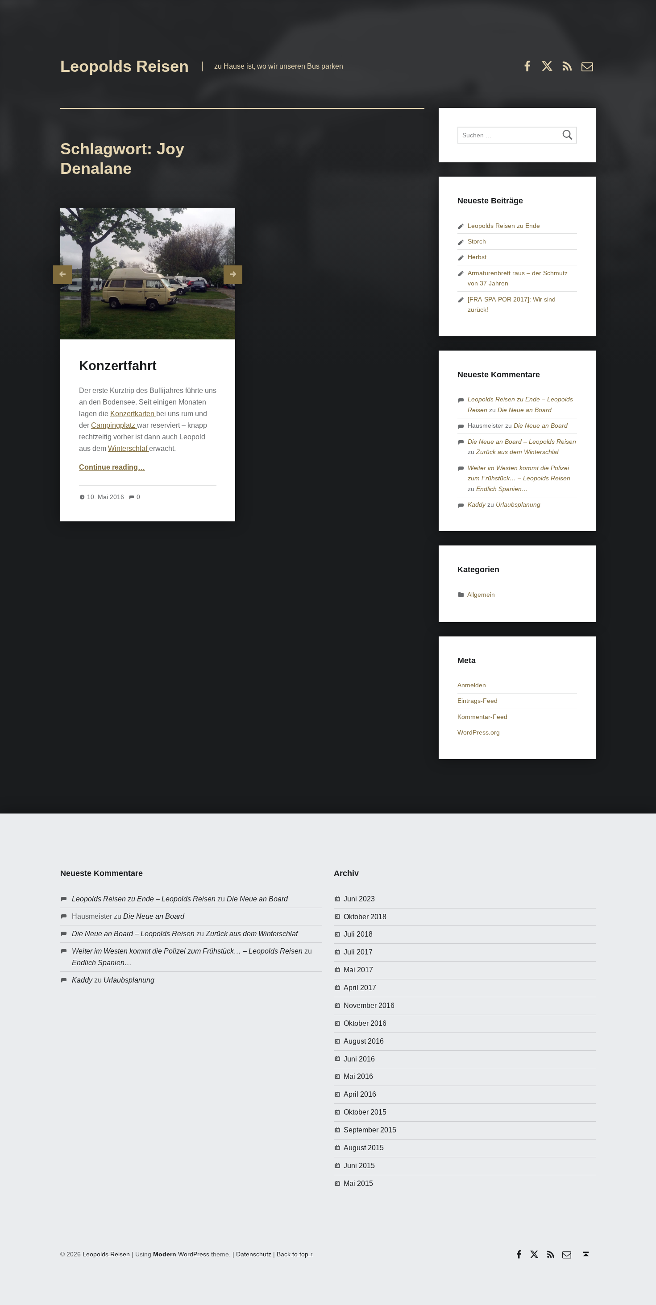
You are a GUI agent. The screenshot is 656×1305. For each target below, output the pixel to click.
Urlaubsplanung (518, 504)
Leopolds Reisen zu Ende (504, 225)
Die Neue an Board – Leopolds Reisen (522, 441)
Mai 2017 (358, 970)
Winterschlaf (128, 448)
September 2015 (370, 1130)
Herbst (477, 256)
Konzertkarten (133, 413)
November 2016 (369, 1005)
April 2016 (360, 1094)
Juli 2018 (358, 934)
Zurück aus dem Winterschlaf (517, 451)
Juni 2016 (359, 1059)
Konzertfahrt (118, 366)
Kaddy (477, 504)
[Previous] (62, 274)
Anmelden (471, 685)
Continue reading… (112, 467)
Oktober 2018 (365, 917)
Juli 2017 (358, 952)
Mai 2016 (358, 1076)
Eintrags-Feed (477, 700)
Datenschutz (253, 1254)
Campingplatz (114, 425)
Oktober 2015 (365, 1112)
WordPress (193, 1254)
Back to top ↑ (295, 1254)
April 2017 (360, 987)
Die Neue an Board (525, 409)
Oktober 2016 (365, 1023)
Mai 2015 (358, 1183)
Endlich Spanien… (502, 488)
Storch (477, 241)
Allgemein (481, 594)
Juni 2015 (359, 1165)
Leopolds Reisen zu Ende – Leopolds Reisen (144, 899)
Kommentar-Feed (482, 716)
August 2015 (364, 1148)
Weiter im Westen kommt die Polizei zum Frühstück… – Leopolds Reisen (187, 951)
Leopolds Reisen (124, 66)
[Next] (233, 274)
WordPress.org (478, 732)
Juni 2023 (359, 899)
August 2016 (364, 1041)
